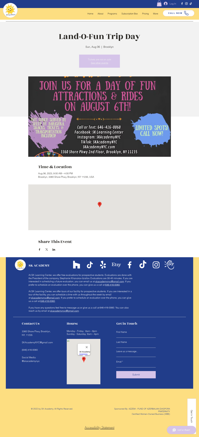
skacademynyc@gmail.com (109, 281)
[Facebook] (182, 3)
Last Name (121, 342)
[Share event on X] (46, 249)
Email (118, 362)
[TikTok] (190, 3)
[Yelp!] (103, 264)
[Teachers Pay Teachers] (76, 264)
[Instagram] (186, 3)
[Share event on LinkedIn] (53, 249)
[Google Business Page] (169, 264)
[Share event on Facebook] (39, 249)
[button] (159, 3)
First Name (121, 332)
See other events (99, 62)
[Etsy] (116, 264)
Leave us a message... (127, 351)
